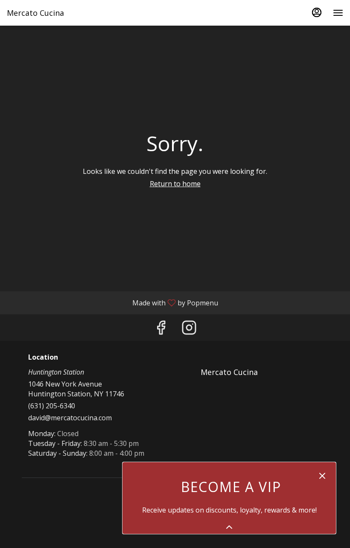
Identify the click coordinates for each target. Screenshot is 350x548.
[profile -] (317, 12)
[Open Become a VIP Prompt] (229, 527)
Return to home (175, 183)
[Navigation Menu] (338, 13)
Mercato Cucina (226, 375)
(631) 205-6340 (51, 405)
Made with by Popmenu (112, 302)
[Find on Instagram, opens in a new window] (189, 329)
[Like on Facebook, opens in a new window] (161, 329)
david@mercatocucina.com (70, 417)
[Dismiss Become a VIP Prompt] (322, 476)
